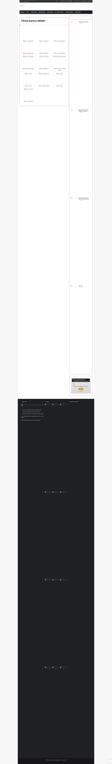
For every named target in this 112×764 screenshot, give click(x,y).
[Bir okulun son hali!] (78, 414)
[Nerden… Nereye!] (63, 447)
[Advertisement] (68, 6)
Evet (74, 383)
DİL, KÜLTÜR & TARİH (59, 12)
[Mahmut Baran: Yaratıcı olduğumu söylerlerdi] (74, 152)
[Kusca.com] (22, 5)
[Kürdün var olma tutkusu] (48, 622)
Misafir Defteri (77, 1)
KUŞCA (57, 1)
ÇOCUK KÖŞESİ (69, 1)
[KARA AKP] (63, 622)
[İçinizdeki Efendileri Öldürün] (48, 493)
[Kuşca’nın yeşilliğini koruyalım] (71, 407)
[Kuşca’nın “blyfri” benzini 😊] (78, 407)
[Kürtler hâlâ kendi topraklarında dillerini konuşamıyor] (56, 710)
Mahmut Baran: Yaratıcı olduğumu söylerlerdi (83, 110)
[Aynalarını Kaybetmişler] (74, 65)
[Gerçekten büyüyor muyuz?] (56, 447)
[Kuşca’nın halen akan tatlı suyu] (85, 407)
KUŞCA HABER (34, 12)
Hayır (74, 384)
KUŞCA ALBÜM (63, 1)
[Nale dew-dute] (71, 414)
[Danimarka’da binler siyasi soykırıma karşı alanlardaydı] (48, 447)
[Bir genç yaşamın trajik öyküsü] (56, 622)
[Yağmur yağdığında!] (85, 414)
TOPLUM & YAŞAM (69, 12)
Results (81, 391)
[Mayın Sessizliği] (48, 710)
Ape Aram (80, 285)
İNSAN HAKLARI (50, 12)
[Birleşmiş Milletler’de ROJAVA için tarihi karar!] (63, 710)
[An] (56, 535)
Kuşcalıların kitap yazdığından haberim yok (80, 386)
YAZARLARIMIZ (77, 12)
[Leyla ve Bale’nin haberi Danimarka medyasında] (74, 240)
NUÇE (27, 12)
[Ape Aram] (74, 328)
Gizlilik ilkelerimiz (84, 1)
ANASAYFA (22, 12)
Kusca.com (64, 760)
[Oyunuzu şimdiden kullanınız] (63, 535)
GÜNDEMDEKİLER (42, 12)
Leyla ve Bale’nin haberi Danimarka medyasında (83, 198)
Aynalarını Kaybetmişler (83, 21)
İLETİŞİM (89, 1)
